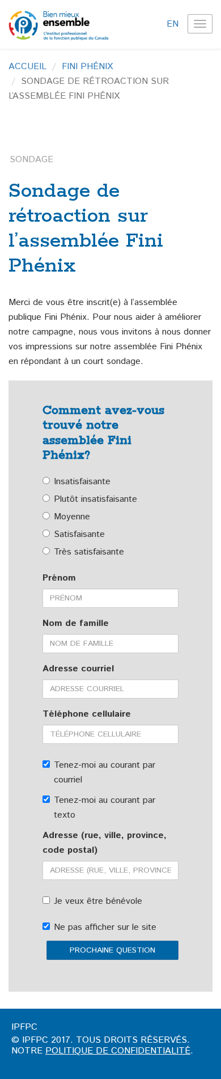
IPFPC (24, 1027)
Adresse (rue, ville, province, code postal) (104, 843)
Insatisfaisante (82, 481)
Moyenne (72, 516)
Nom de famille (75, 623)
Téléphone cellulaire (86, 714)
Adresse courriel (78, 668)
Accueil (27, 66)
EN (172, 24)
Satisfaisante (79, 534)
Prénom (59, 578)
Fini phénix (87, 66)
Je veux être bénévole (98, 901)
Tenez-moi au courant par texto (104, 808)
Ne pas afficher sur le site (105, 927)
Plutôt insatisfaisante (95, 499)
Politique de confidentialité (117, 1050)
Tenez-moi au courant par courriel (104, 772)
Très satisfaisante (89, 551)
